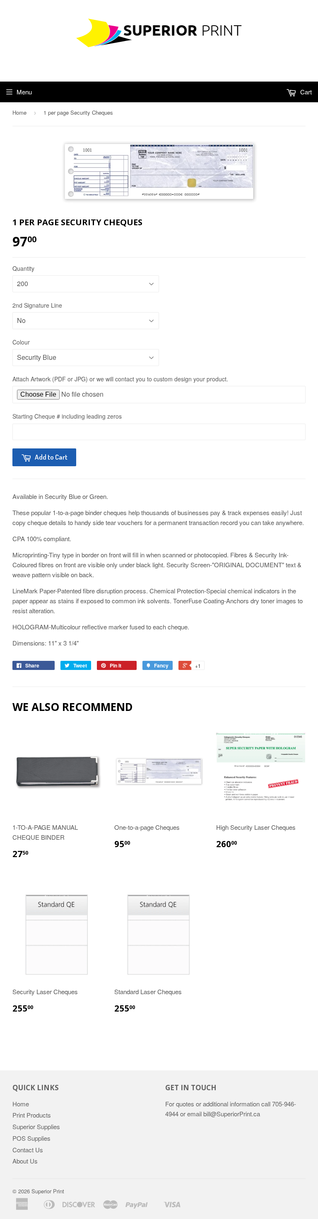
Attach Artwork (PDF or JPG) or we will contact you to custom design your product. (120, 379)
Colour (21, 342)
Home (19, 112)
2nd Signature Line (37, 305)
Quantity (23, 268)
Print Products (31, 1115)
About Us (25, 1160)
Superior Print (47, 1191)
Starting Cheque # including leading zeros (67, 416)
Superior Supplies (36, 1126)
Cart (305, 91)
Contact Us (27, 1149)
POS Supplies (31, 1138)
